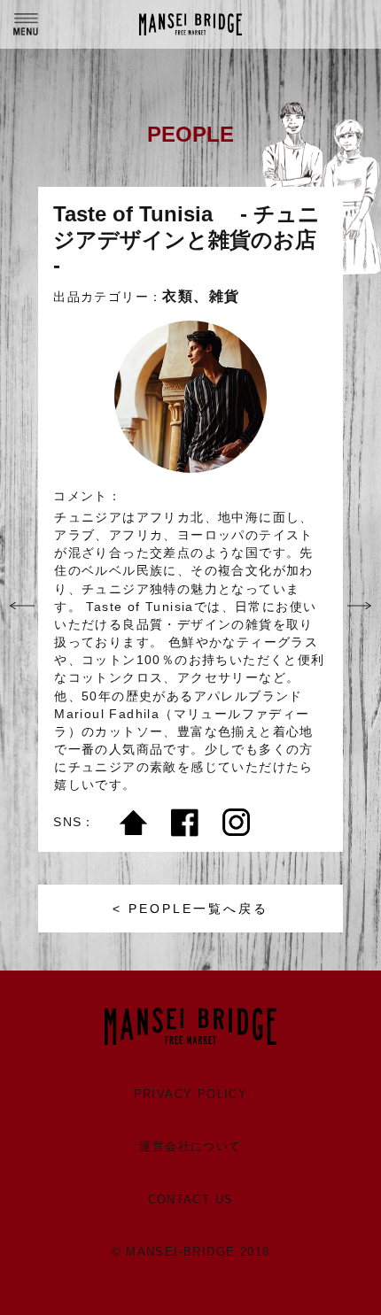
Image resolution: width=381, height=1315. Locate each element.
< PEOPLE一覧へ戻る (190, 908)
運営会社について (190, 1146)
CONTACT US (191, 1199)
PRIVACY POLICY (191, 1094)
